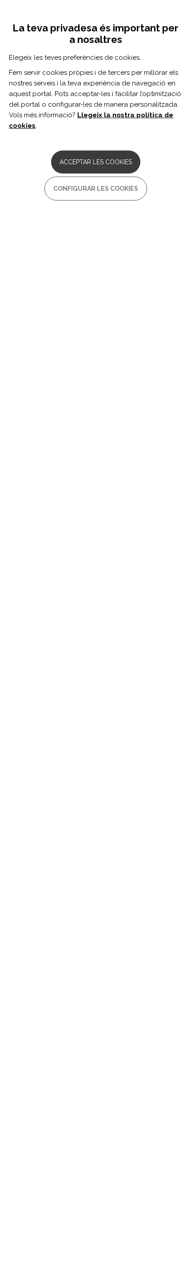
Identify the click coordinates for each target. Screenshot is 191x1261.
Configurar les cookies (95, 188)
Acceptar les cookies (96, 162)
